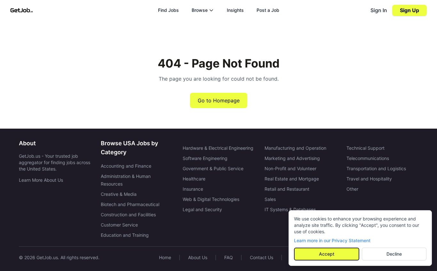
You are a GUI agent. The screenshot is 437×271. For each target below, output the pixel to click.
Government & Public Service (213, 168)
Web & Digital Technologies (211, 199)
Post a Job (268, 10)
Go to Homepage (219, 100)
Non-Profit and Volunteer (290, 168)
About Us (197, 257)
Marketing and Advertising (292, 158)
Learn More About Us (41, 180)
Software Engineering (205, 158)
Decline (394, 254)
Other (352, 189)
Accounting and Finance (126, 166)
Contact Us (261, 257)
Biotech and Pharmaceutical (130, 204)
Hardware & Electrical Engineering (218, 148)
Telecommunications (367, 158)
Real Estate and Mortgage (292, 178)
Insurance (193, 189)
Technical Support (365, 148)
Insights (235, 10)
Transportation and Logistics (376, 168)
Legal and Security (202, 209)
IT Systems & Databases (290, 209)
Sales (270, 199)
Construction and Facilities (128, 214)
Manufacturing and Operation (295, 148)
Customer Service (119, 224)
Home (165, 257)
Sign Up (409, 10)
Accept (326, 254)
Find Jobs (168, 10)
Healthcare (194, 178)
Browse (200, 10)
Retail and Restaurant (287, 189)
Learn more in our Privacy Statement (332, 240)
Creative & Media (119, 194)
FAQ (228, 257)
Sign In (378, 10)
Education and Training (125, 235)
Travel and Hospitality (369, 178)
